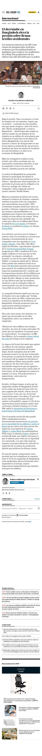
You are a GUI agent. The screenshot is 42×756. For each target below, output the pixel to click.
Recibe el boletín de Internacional (14, 490)
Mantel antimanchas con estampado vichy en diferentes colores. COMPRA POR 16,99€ (29, 732)
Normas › (37, 499)
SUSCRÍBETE (32, 12)
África (39, 23)
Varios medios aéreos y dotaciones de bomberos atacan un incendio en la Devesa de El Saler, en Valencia (20, 593)
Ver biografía (15, 482)
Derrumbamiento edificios (9, 508)
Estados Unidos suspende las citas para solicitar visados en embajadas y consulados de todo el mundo (21, 640)
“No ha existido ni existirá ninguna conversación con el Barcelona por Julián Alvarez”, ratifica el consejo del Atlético (20, 599)
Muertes (30, 508)
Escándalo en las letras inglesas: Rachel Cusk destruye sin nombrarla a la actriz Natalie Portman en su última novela (20, 645)
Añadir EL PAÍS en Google (11, 113)
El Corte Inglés (18, 224)
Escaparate (21, 670)
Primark (5, 226)
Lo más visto (6, 625)
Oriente (29, 23)
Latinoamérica (22, 23)
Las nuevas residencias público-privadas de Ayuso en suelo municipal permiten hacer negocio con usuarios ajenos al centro (21, 607)
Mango (12, 244)
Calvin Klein (16, 431)
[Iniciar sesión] (38, 12)
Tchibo (26, 433)
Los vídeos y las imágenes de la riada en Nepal (17, 636)
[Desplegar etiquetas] (38, 508)
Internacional (10, 18)
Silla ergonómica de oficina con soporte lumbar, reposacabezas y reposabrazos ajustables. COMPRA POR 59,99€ (21, 700)
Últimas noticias (8, 588)
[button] (21, 73)
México (14, 23)
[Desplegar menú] (3, 12)
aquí (30, 521)
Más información (6, 517)
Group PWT (7, 228)
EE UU (9, 23)
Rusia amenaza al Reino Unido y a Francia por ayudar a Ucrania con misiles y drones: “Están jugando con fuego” (20, 614)
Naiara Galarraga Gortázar (21, 100)
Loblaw (25, 226)
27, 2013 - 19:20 (23, 103)
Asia (34, 23)
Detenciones (22, 508)
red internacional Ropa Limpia (20, 249)
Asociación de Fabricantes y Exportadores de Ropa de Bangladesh (20, 409)
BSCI (13, 266)
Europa (4, 23)
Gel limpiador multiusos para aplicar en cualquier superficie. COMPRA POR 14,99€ (29, 709)
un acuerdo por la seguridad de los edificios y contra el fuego (20, 423)
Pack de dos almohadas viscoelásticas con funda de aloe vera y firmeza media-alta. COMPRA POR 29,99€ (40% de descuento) (29, 721)
